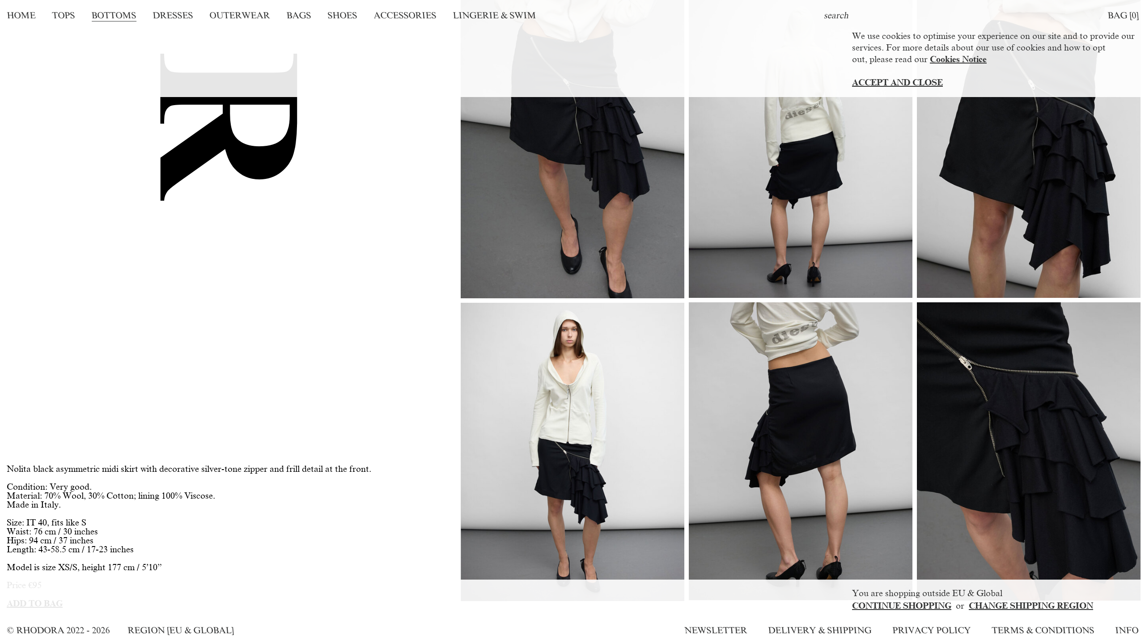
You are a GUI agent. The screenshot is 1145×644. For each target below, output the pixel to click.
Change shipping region (1031, 605)
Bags (298, 15)
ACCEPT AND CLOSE (897, 82)
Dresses (172, 15)
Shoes (342, 15)
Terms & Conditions (1042, 630)
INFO (1127, 630)
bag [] (1123, 15)
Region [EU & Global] (180, 630)
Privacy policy (931, 630)
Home (21, 15)
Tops (63, 15)
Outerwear (239, 15)
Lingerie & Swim (494, 15)
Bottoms (113, 15)
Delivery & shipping (820, 630)
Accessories (405, 15)
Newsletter (715, 630)
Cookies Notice (958, 59)
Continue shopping (901, 605)
